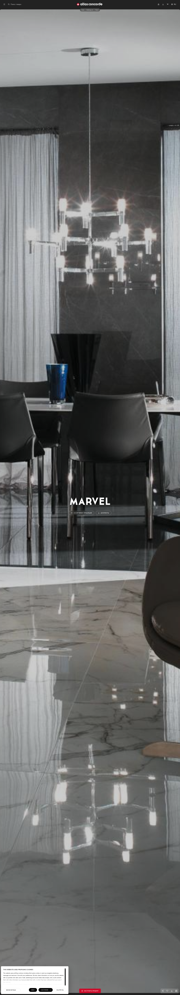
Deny (33, 990)
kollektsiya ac (89, 10)
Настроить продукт (91, 991)
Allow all (60, 990)
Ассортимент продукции (83, 513)
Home (82, 10)
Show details (11, 990)
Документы (105, 513)
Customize (44, 990)
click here (49, 984)
